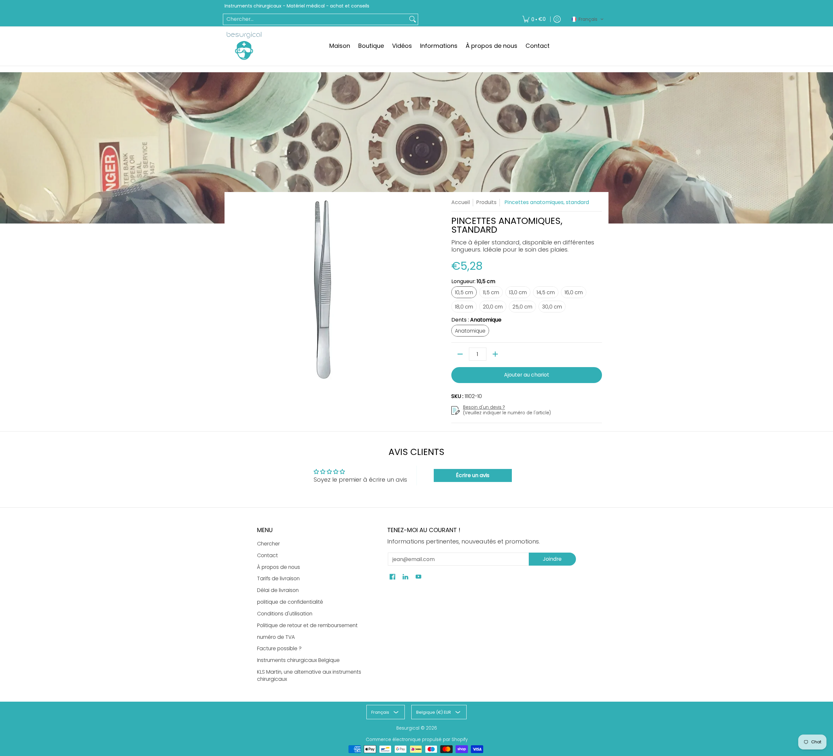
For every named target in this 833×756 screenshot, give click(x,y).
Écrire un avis (472, 475)
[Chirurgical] (244, 45)
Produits (486, 202)
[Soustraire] (460, 354)
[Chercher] (412, 19)
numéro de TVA (276, 637)
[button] (588, 19)
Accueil (460, 202)
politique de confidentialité (290, 602)
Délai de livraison (278, 590)
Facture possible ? (279, 648)
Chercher (268, 543)
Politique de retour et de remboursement (307, 625)
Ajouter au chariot (526, 374)
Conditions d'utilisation (284, 613)
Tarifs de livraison (278, 578)
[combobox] (315, 19)
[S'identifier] (557, 19)
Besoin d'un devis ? (484, 407)
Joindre (552, 559)
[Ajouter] (495, 354)
